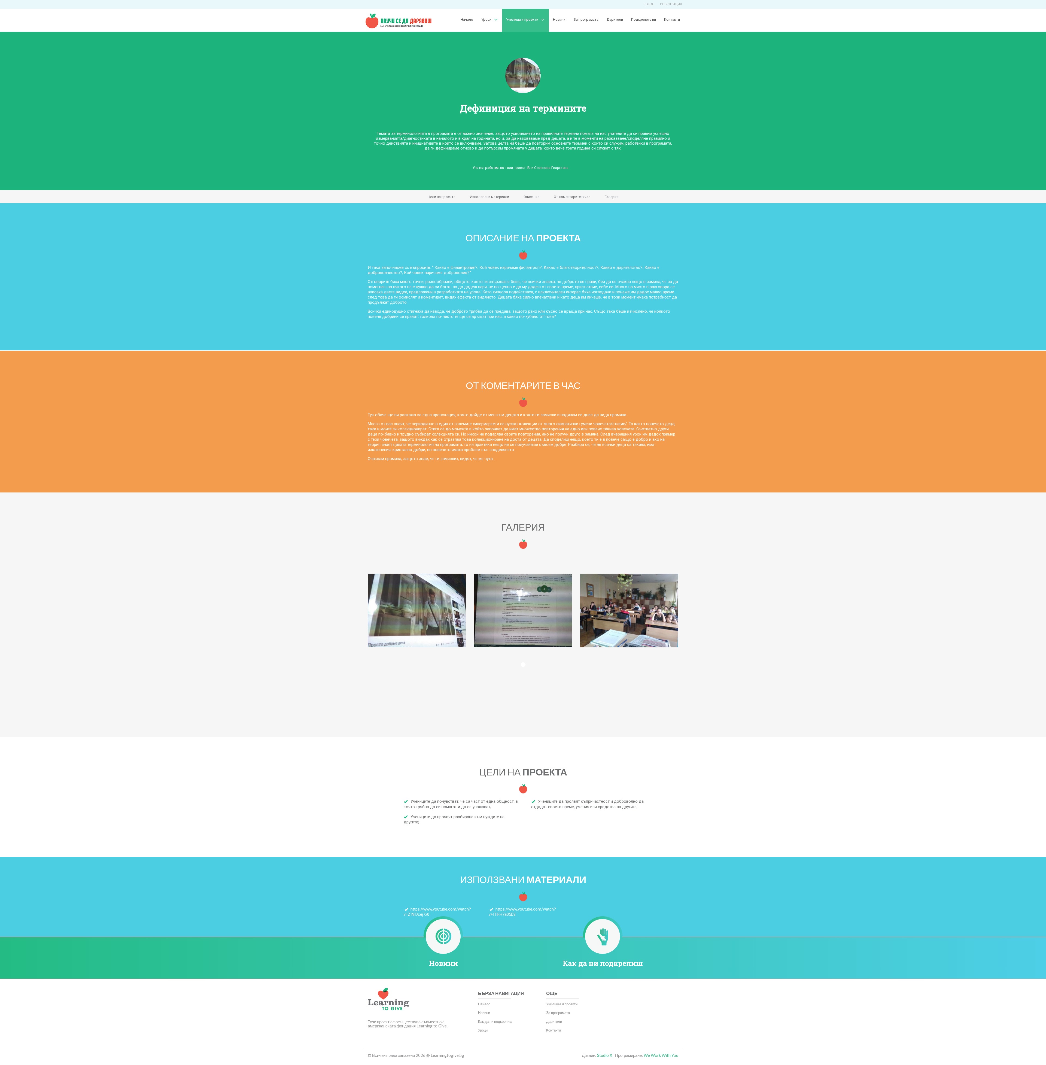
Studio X (604, 1055)
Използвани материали (489, 197)
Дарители (615, 19)
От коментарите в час (572, 197)
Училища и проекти (522, 19)
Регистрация (671, 4)
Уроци (483, 1030)
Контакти (672, 19)
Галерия (611, 197)
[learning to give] (388, 1003)
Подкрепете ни (643, 19)
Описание (531, 197)
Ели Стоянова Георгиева (547, 168)
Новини (559, 19)
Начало (467, 19)
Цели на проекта (441, 197)
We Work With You (661, 1055)
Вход (648, 4)
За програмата (586, 19)
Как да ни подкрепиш (603, 963)
